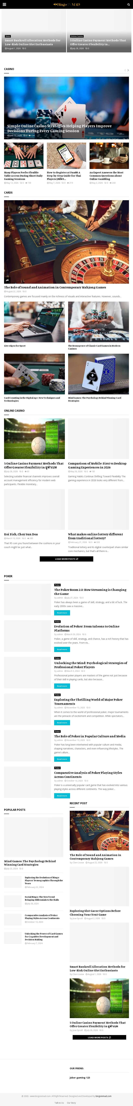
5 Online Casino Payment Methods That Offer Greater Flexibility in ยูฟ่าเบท (34, 465)
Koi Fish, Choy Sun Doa (21, 534)
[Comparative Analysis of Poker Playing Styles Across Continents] (27, 782)
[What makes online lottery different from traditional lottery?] (98, 509)
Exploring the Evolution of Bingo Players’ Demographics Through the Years (44, 880)
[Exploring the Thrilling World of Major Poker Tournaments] (27, 709)
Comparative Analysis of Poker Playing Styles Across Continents (42, 916)
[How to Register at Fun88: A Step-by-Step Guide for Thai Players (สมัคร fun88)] (66, 156)
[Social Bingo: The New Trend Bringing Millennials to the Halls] (13, 901)
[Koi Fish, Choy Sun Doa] (34, 509)
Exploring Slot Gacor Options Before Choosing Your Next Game (95, 912)
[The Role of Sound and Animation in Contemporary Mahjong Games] (66, 242)
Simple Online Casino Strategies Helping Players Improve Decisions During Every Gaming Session (59, 128)
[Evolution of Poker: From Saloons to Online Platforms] (27, 636)
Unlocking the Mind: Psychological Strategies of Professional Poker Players (90, 665)
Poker (57, 585)
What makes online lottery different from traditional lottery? (95, 536)
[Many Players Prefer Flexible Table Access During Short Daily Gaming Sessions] (23, 156)
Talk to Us (59, 1102)
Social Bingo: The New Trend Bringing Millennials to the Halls (42, 898)
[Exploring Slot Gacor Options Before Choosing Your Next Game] (99, 886)
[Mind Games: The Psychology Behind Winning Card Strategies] (98, 374)
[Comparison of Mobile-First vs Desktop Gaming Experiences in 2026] (98, 438)
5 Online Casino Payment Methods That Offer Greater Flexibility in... (98, 42)
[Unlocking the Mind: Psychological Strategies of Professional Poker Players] (27, 672)
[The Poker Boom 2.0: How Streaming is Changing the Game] (27, 599)
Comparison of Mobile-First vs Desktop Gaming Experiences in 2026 (97, 465)
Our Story (71, 1102)
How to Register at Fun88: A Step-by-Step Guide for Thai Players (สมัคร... (64, 176)
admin (60, 597)
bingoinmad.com (103, 1096)
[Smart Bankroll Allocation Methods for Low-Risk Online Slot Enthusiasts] (99, 942)
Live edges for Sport (14, 345)
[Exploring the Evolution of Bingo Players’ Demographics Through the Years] (13, 882)
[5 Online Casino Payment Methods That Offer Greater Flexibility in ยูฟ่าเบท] (34, 438)
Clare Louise (78, 862)
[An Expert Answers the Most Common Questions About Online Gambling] (109, 156)
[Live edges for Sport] (34, 322)
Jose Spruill (78, 918)
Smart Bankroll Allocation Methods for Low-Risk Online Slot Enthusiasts (32, 42)
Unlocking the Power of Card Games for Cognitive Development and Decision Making (44, 936)
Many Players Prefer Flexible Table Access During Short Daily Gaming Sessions (23, 176)
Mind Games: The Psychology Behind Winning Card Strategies (30, 862)
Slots (8, 36)
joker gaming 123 (80, 1077)
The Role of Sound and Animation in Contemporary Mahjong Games (55, 287)
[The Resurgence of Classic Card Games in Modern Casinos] (98, 322)
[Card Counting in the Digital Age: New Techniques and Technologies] (34, 374)
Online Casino (77, 36)
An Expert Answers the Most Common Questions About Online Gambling (106, 176)
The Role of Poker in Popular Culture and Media (90, 736)
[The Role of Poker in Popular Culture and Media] (27, 746)
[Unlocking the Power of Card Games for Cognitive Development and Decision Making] (13, 938)
